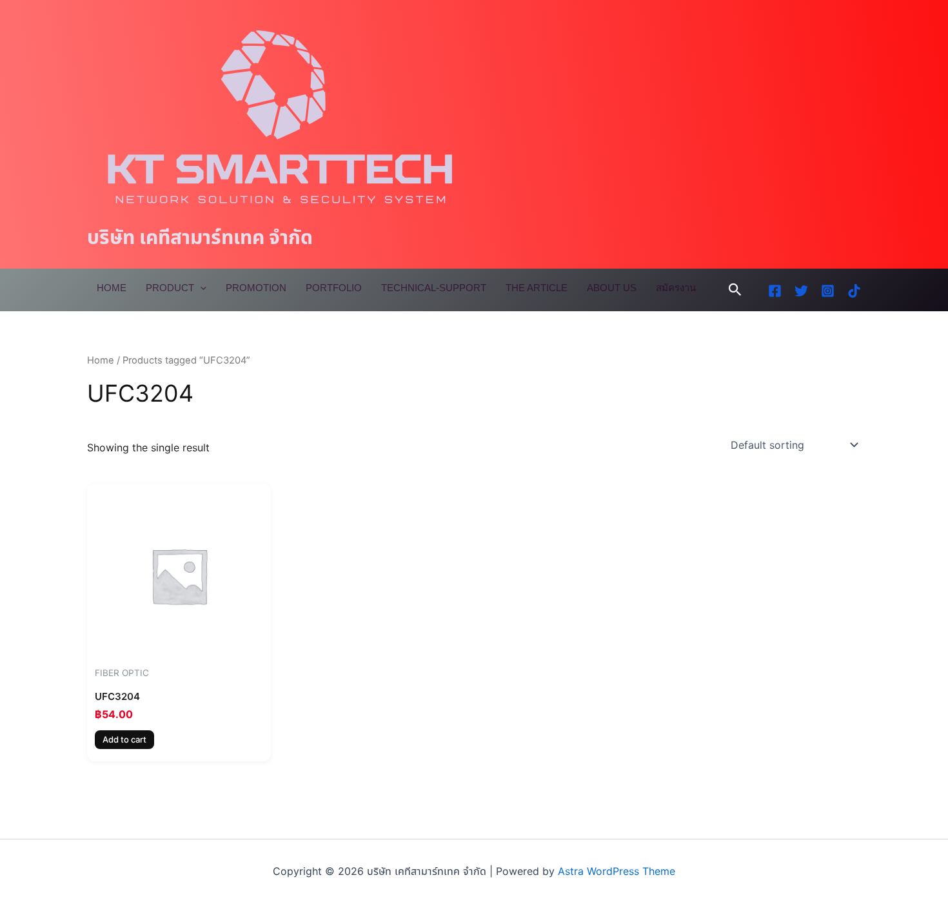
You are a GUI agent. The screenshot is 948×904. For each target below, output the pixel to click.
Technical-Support (433, 287)
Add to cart (124, 739)
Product (170, 287)
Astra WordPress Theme (616, 871)
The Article (537, 287)
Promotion (256, 287)
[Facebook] (775, 291)
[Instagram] (827, 291)
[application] (200, 288)
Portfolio (334, 287)
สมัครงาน (676, 287)
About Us (612, 287)
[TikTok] (854, 291)
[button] (735, 290)
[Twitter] (801, 291)
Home (111, 287)
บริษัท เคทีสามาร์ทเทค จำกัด (200, 237)
